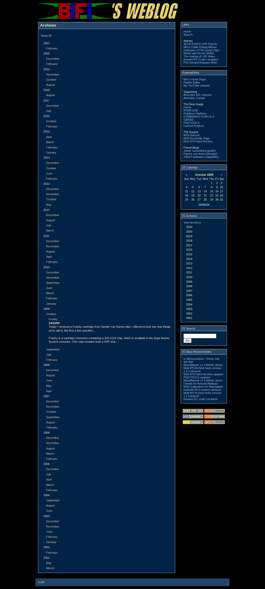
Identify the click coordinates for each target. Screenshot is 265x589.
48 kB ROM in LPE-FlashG (200, 43)
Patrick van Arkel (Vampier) (200, 153)
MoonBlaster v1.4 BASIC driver (203, 364)
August (50, 84)
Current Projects (193, 125)
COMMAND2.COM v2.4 (198, 116)
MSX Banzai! (191, 135)
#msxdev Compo (194, 98)
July (48, 110)
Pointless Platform (194, 113)
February (52, 48)
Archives (191, 215)
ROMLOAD (190, 110)
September (53, 282)
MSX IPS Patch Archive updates (203, 374)
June (49, 173)
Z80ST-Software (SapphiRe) (201, 156)
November (52, 74)
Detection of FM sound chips (201, 50)
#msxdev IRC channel (197, 94)
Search (188, 34)
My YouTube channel (196, 85)
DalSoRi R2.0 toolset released (202, 389)
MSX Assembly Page (196, 138)
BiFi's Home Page (194, 79)
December (52, 58)
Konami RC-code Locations (200, 399)
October (51, 79)
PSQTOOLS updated (196, 377)
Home (187, 31)
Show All (46, 35)
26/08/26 (203, 204)
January (51, 152)
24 (221, 195)
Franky (53, 319)
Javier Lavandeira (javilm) (199, 150)
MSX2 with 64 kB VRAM (198, 53)
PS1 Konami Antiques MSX (200, 62)
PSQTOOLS (191, 122)
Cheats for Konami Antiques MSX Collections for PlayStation (203, 385)
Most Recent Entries (198, 351)
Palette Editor (191, 82)
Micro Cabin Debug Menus (200, 47)
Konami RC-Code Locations (200, 59)
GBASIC (188, 119)
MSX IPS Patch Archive (198, 141)
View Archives (192, 222)
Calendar (191, 167)
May (48, 204)
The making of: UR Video (199, 56)
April (48, 137)
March (50, 142)
